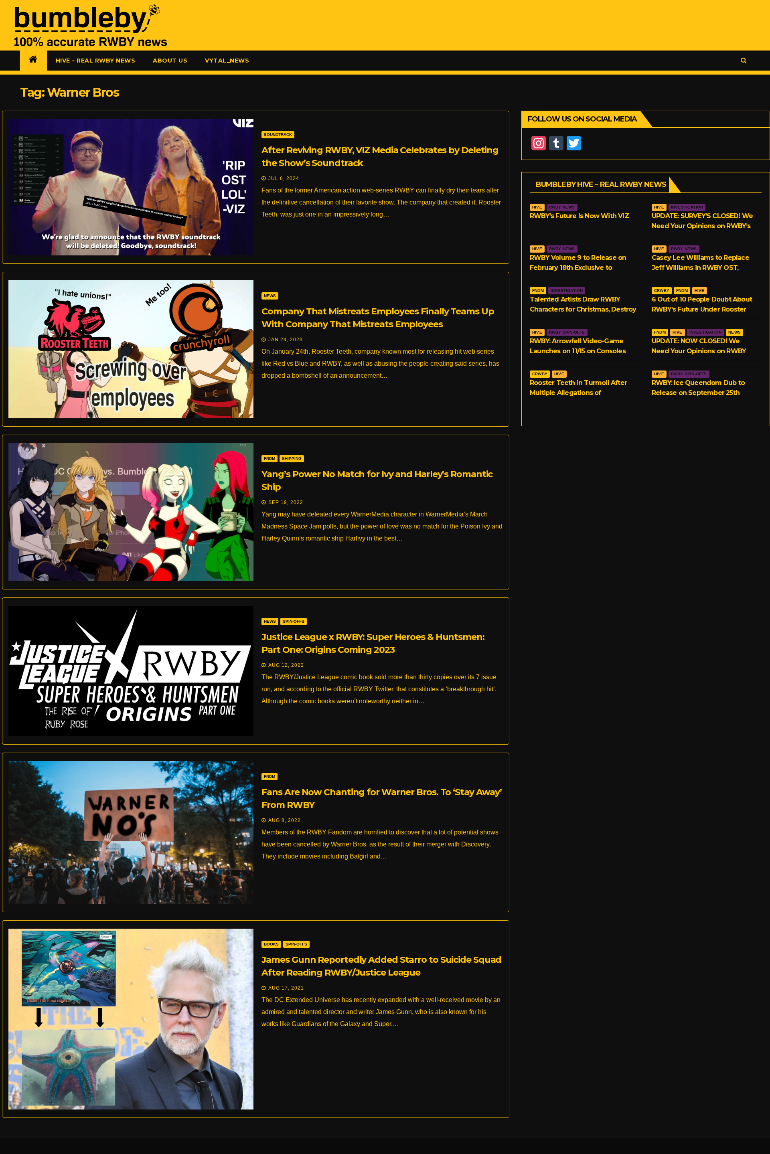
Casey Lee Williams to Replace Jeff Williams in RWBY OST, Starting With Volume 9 (700, 267)
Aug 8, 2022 (284, 820)
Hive (537, 207)
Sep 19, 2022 (285, 502)
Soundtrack (278, 134)
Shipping (292, 458)
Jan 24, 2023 (285, 339)
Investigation (687, 207)
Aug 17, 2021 (286, 988)
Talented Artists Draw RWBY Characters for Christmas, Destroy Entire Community (583, 309)
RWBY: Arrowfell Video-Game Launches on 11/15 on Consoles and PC (578, 351)
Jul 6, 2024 (283, 178)
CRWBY (661, 290)
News (270, 296)
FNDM (269, 458)
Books (271, 944)
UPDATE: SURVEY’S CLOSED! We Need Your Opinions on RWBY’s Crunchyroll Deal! (702, 226)
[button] (744, 60)
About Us (170, 60)
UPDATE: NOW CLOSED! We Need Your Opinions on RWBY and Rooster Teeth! (699, 351)
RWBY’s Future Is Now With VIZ (579, 216)
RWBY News (562, 207)
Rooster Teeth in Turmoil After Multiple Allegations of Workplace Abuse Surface (578, 393)
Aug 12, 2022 (286, 665)
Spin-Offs (293, 621)
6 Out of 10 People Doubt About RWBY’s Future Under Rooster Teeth (702, 309)
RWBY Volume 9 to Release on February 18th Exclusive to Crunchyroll (578, 267)
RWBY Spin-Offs (567, 332)
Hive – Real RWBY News (96, 60)
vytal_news (227, 60)
